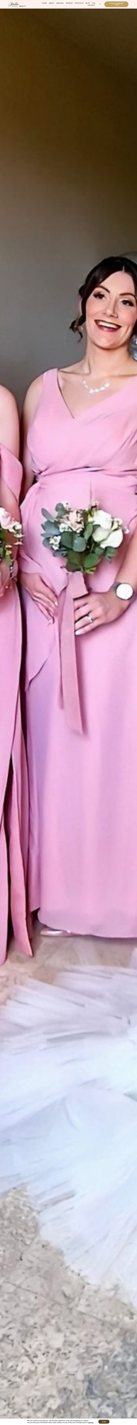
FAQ (93, 3)
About (51, 3)
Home (44, 3)
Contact (91, 5)
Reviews (69, 3)
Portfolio (79, 3)
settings (90, 1423)
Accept (104, 1422)
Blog (88, 3)
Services (60, 3)
